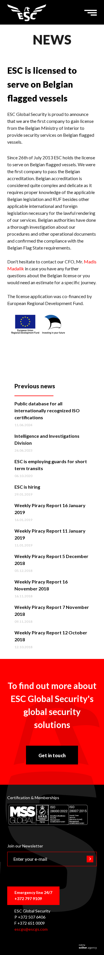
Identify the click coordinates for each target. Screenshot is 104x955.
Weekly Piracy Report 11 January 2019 (50, 534)
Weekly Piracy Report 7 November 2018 (51, 610)
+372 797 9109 (28, 898)
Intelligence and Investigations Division (46, 439)
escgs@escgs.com (31, 929)
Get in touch (52, 755)
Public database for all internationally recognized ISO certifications (47, 410)
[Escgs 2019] (26, 12)
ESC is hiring (27, 486)
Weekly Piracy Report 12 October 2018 (50, 636)
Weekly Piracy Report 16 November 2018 (41, 585)
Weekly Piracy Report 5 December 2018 (51, 559)
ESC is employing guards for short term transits (50, 465)
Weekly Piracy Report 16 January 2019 (50, 509)
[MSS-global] (48, 814)
